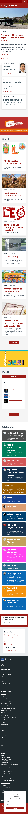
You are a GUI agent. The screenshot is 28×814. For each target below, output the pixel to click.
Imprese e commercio (6, 710)
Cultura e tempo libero (6, 703)
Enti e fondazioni (5, 679)
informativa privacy (13, 804)
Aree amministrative (6, 674)
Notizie (2, 733)
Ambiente (3, 694)
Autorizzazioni (4, 699)
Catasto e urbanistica (6, 701)
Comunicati (3, 735)
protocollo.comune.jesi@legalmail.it (9, 764)
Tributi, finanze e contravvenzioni (9, 720)
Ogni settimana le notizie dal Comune (15, 798)
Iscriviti (15, 808)
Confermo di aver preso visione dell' (14, 804)
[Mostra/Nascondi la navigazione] (1, 5)
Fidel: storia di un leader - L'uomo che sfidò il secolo (15, 401)
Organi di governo (5, 672)
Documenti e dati (5, 686)
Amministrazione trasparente (8, 780)
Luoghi (2, 745)
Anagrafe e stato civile (6, 696)
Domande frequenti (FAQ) (7, 771)
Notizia (6, 157)
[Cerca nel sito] (24, 5)
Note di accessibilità (5, 788)
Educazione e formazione (7, 706)
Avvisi (2, 737)
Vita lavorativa (4, 725)
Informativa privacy (5, 783)
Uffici (2, 676)
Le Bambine (12, 390)
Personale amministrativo (7, 683)
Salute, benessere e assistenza (8, 717)
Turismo (3, 722)
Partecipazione (4, 715)
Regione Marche (2, 1)
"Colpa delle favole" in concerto (14, 396)
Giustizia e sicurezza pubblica (8, 708)
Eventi (2, 748)
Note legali (3, 785)
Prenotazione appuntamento (8, 773)
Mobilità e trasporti (5, 713)
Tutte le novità (14, 342)
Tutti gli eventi (14, 415)
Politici (2, 681)
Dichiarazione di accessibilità (8, 790)
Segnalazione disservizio (7, 776)
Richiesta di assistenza (6, 778)
